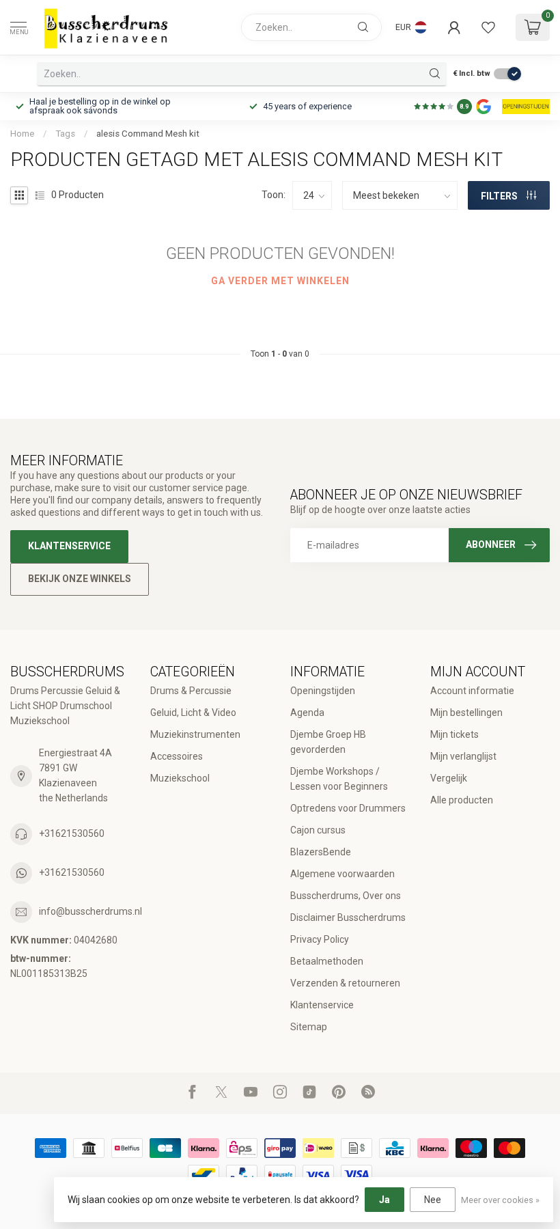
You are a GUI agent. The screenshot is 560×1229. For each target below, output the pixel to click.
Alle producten (461, 800)
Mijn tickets (454, 734)
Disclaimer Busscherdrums (348, 917)
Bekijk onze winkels (79, 578)
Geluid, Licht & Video (193, 712)
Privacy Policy (319, 939)
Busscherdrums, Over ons (345, 895)
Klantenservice (69, 545)
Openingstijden (322, 690)
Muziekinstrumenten (195, 734)
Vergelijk (448, 778)
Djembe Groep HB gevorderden (328, 742)
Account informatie (472, 690)
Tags (65, 133)
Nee (432, 1199)
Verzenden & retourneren (345, 983)
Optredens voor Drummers (348, 808)
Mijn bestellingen (466, 712)
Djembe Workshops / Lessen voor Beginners (339, 779)
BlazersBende (320, 851)
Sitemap (308, 1026)
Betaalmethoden (326, 961)
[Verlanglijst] (488, 27)
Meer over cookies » (500, 1200)
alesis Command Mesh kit (147, 133)
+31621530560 (71, 833)
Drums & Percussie (191, 690)
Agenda (307, 712)
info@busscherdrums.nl (90, 911)
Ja (384, 1199)
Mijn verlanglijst (463, 756)
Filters (500, 196)
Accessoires (176, 756)
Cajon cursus (318, 830)
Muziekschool (180, 778)
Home (22, 133)
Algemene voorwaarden (342, 873)
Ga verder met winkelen (280, 280)
